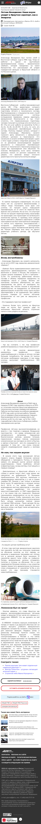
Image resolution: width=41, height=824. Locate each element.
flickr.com (16, 54)
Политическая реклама (26, 757)
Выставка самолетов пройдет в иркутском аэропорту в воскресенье (21, 739)
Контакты (6, 754)
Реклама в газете (8, 757)
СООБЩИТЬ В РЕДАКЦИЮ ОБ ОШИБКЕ (16, 763)
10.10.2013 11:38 (5, 8)
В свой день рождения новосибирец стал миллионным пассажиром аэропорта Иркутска (23, 727)
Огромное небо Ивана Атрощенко (18, 673)
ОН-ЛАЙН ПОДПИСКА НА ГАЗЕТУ (25, 760)
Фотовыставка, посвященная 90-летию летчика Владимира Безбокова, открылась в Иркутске (23, 715)
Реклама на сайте (18, 754)
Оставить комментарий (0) (21, 688)
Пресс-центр (7, 760)
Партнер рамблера (18, 814)
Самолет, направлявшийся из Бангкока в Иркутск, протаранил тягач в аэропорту (21, 733)
